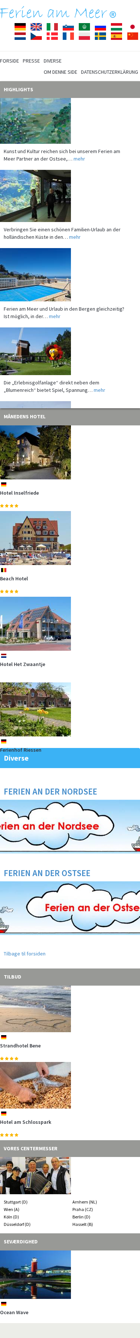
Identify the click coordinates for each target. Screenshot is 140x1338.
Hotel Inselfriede (19, 492)
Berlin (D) (81, 1217)
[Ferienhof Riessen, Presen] (70, 709)
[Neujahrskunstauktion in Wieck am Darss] (70, 106)
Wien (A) (11, 1209)
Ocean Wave (14, 1312)
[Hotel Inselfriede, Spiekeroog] (70, 452)
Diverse (53, 60)
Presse (31, 60)
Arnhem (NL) (84, 1202)
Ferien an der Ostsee (47, 873)
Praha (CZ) (82, 1209)
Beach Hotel (14, 578)
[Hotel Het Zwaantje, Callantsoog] (70, 624)
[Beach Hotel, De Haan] (70, 538)
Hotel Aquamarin (20, 1045)
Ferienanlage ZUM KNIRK (28, 1122)
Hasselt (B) (82, 1224)
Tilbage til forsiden (25, 953)
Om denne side (60, 72)
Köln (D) (11, 1217)
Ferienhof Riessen (20, 749)
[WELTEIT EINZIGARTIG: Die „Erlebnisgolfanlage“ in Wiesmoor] (70, 344)
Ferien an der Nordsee (50, 791)
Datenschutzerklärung (109, 72)
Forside (9, 60)
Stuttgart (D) (16, 1202)
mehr (79, 151)
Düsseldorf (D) (17, 1224)
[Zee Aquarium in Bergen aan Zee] (70, 188)
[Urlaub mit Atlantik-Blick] (70, 267)
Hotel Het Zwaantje (22, 664)
